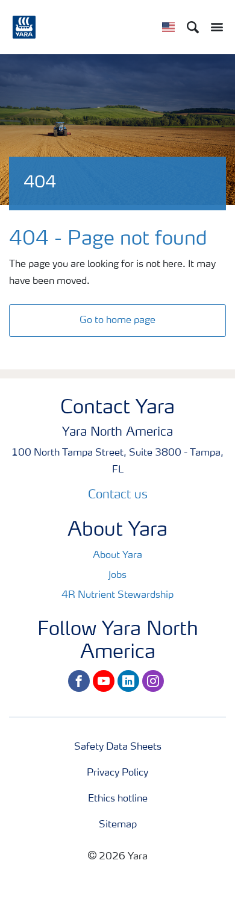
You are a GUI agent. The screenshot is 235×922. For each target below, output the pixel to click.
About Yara (117, 555)
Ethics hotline (118, 799)
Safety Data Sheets (117, 747)
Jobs (117, 575)
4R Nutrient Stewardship (117, 595)
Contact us (118, 495)
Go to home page (117, 320)
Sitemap (118, 825)
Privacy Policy (117, 773)
